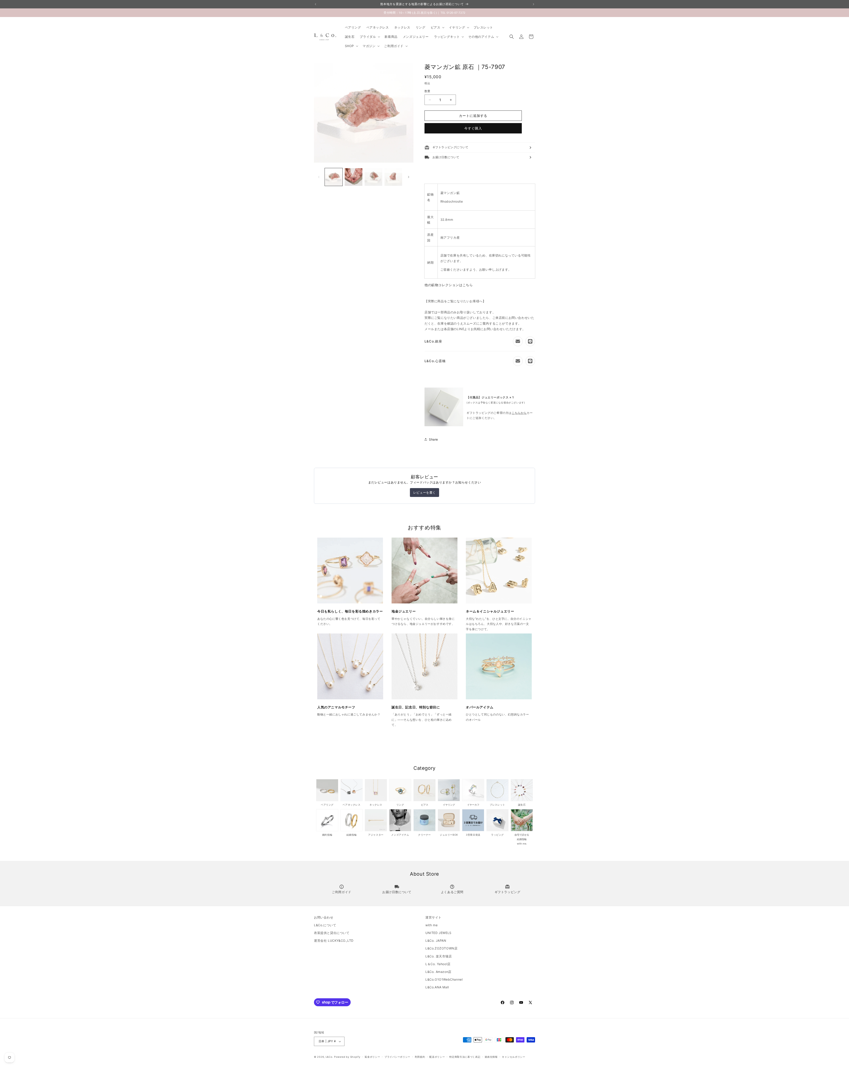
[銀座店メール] (518, 341)
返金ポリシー (372, 1056)
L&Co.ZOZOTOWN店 (441, 948)
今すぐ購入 (473, 128)
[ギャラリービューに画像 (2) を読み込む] (353, 177)
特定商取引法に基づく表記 (464, 1056)
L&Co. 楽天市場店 (438, 956)
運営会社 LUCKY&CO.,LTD (334, 940)
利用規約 (420, 1056)
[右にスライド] (408, 177)
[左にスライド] (319, 177)
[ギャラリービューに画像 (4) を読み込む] (393, 177)
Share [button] (433, 439)
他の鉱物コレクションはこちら (448, 285)
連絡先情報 (491, 1056)
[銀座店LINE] (530, 341)
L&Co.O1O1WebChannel (444, 979)
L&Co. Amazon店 (438, 972)
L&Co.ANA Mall (437, 987)
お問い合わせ (323, 917)
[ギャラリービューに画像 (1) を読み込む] (333, 177)
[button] (437, 27)
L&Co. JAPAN (435, 940)
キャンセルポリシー (513, 1056)
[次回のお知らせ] (533, 4)
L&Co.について (325, 925)
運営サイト (433, 917)
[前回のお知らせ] (315, 4)
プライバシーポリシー (397, 1056)
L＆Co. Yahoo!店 (438, 964)
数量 (427, 91)
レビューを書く (424, 492)
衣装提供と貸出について (332, 933)
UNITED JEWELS (438, 933)
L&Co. (330, 1056)
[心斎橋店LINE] (530, 361)
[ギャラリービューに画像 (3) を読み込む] (373, 177)
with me (431, 925)
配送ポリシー (437, 1056)
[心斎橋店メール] (518, 361)
